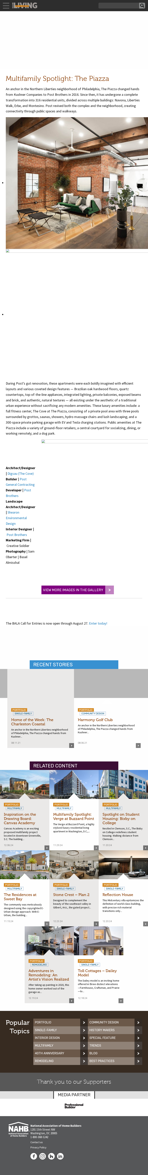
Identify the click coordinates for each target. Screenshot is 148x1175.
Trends (95, 1045)
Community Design (104, 1022)
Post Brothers (17, 534)
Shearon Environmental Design (16, 518)
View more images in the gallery (73, 590)
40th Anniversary (49, 1053)
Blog (93, 1053)
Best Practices (101, 1061)
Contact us (36, 1142)
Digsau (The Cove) (21, 473)
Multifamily (44, 1045)
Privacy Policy (38, 1147)
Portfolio (43, 1022)
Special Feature (102, 1038)
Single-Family (46, 1030)
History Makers (102, 1030)
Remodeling (44, 1061)
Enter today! (98, 623)
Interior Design (47, 1038)
